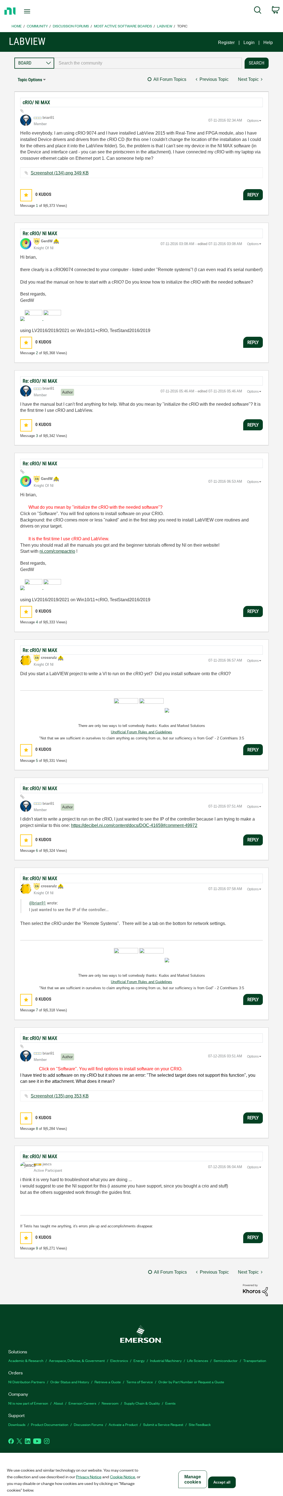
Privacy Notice (88, 1476)
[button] (26, 195)
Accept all (221, 1482)
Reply (253, 194)
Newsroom (110, 1403)
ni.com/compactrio (57, 551)
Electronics (119, 1360)
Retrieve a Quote (108, 1381)
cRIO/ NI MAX (36, 102)
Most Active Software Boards (123, 26)
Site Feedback (200, 1424)
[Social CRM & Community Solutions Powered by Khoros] (255, 1289)
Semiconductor (226, 1360)
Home (17, 26)
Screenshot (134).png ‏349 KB (60, 173)
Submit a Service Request (163, 1424)
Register (226, 42)
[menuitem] (257, 11)
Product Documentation (49, 1424)
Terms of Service (139, 1381)
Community (37, 26)
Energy (139, 1360)
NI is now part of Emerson (28, 1403)
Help (268, 42)
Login (249, 42)
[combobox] (148, 63)
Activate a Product (123, 1424)
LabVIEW (164, 26)
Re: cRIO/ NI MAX (40, 233)
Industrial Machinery (166, 1360)
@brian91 (37, 903)
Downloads (16, 1424)
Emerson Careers (82, 1403)
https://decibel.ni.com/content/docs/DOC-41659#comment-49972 (134, 825)
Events (170, 1403)
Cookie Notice (122, 1476)
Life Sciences (197, 1360)
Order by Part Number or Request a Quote (191, 1381)
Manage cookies (192, 1479)
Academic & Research (25, 1360)
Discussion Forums (71, 26)
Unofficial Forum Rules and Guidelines (141, 732)
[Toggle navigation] (36, 11)
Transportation (254, 1360)
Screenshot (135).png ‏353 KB (60, 1096)
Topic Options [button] (30, 79)
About (58, 1403)
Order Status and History (69, 1381)
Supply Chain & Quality (142, 1403)
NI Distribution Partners (26, 1381)
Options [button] (253, 121)
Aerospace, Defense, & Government (77, 1360)
